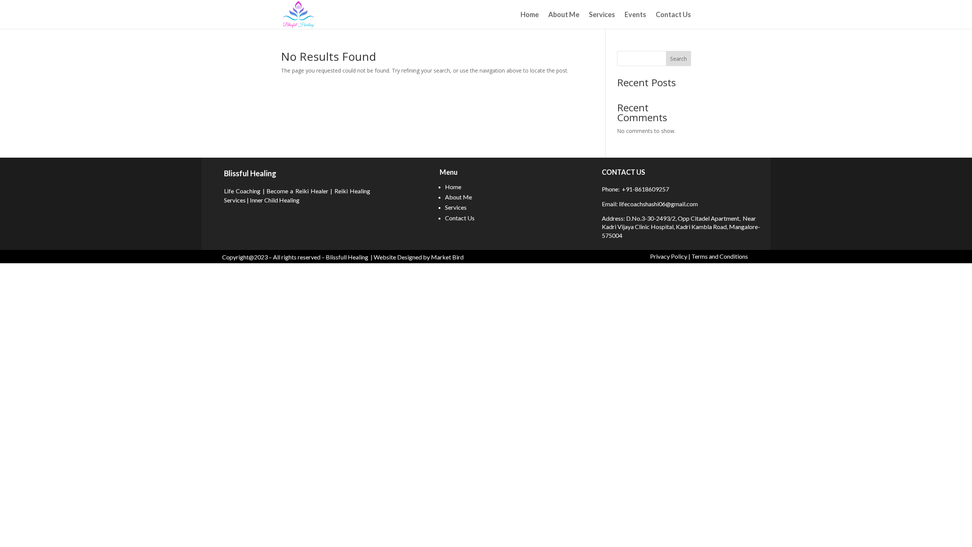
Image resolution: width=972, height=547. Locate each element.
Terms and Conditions (719, 256)
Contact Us (673, 15)
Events (635, 15)
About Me (563, 15)
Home (530, 15)
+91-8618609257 (645, 189)
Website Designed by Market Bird (419, 257)
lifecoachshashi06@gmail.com (658, 203)
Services (602, 15)
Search (678, 58)
